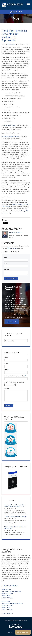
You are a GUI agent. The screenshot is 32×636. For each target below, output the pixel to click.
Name (5, 257)
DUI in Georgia (6, 206)
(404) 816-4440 (17, 12)
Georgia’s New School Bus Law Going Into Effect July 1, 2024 (14, 505)
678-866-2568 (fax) (7, 598)
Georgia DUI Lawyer (10, 125)
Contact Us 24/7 (11, 322)
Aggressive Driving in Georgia (10, 136)
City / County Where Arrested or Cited (15, 376)
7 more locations (7, 613)
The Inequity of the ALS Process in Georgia (15, 527)
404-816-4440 (6, 596)
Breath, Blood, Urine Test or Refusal (14, 382)
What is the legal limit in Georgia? (15, 517)
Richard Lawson (11, 44)
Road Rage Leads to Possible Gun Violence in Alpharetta (14, 35)
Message (6, 269)
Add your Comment (13, 248)
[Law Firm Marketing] (16, 626)
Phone (6, 363)
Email (5, 263)
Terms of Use (9, 632)
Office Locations (10, 585)
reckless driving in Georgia (20, 204)
